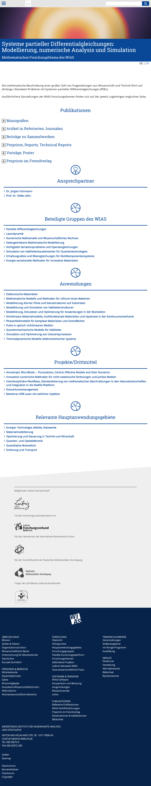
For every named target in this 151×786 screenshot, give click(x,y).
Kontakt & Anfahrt (12, 662)
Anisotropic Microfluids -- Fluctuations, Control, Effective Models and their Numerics (58, 372)
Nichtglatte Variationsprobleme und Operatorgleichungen (42, 247)
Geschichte (8, 658)
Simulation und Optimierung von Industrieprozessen (39, 334)
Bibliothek (57, 719)
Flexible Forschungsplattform (68, 654)
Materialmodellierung (19, 432)
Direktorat (108, 661)
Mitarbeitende (9, 672)
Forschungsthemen (62, 658)
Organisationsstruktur (14, 647)
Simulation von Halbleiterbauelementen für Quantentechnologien (47, 251)
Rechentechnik (111, 676)
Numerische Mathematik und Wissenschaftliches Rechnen (42, 238)
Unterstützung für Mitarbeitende (20, 654)
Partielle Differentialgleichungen (26, 229)
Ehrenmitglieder (10, 683)
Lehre (55, 694)
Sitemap (6, 758)
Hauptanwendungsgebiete (66, 647)
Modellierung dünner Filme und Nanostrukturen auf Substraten (45, 303)
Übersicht (57, 640)
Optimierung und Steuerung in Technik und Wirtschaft (40, 436)
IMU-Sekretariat (111, 668)
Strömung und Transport (21, 450)
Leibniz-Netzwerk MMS (64, 666)
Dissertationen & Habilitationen (69, 715)
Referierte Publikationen (65, 704)
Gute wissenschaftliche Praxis (68, 669)
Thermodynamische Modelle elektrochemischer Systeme (41, 339)
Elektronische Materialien (22, 294)
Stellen (5, 754)
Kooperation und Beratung (67, 683)
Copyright (7, 776)
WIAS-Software (60, 679)
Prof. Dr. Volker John (18, 195)
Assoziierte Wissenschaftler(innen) (20, 687)
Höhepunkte (59, 643)
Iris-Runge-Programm (114, 647)
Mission (6, 640)
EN (147, 63)
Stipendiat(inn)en (11, 676)
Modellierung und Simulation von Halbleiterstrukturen (40, 307)
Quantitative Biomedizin (21, 445)
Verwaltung (109, 664)
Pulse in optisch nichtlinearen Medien (29, 325)
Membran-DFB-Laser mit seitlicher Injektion (33, 394)
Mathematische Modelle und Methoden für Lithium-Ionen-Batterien (48, 298)
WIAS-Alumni (9, 690)
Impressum (8, 773)
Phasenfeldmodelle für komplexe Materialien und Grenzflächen (45, 321)
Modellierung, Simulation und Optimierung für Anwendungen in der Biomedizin (56, 312)
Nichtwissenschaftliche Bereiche (19, 694)
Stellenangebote (111, 643)
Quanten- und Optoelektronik (24, 441)
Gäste (5, 679)
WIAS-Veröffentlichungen (66, 708)
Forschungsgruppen (63, 651)
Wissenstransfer (61, 690)
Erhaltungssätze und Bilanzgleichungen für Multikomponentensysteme (50, 256)
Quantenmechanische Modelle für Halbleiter (34, 329)
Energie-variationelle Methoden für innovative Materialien (42, 260)
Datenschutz (9, 765)
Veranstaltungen (112, 640)
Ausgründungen (61, 687)
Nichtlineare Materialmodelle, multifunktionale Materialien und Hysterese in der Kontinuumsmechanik (70, 316)
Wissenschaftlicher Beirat (15, 651)
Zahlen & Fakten (11, 643)
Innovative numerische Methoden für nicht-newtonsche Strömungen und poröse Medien (61, 377)
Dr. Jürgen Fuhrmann (19, 191)
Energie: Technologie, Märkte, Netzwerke (31, 427)
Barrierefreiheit (10, 769)
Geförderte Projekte (63, 662)
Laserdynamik (14, 233)
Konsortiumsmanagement (22, 389)
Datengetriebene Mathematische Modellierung (35, 242)
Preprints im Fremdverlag (66, 712)
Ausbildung (109, 651)
